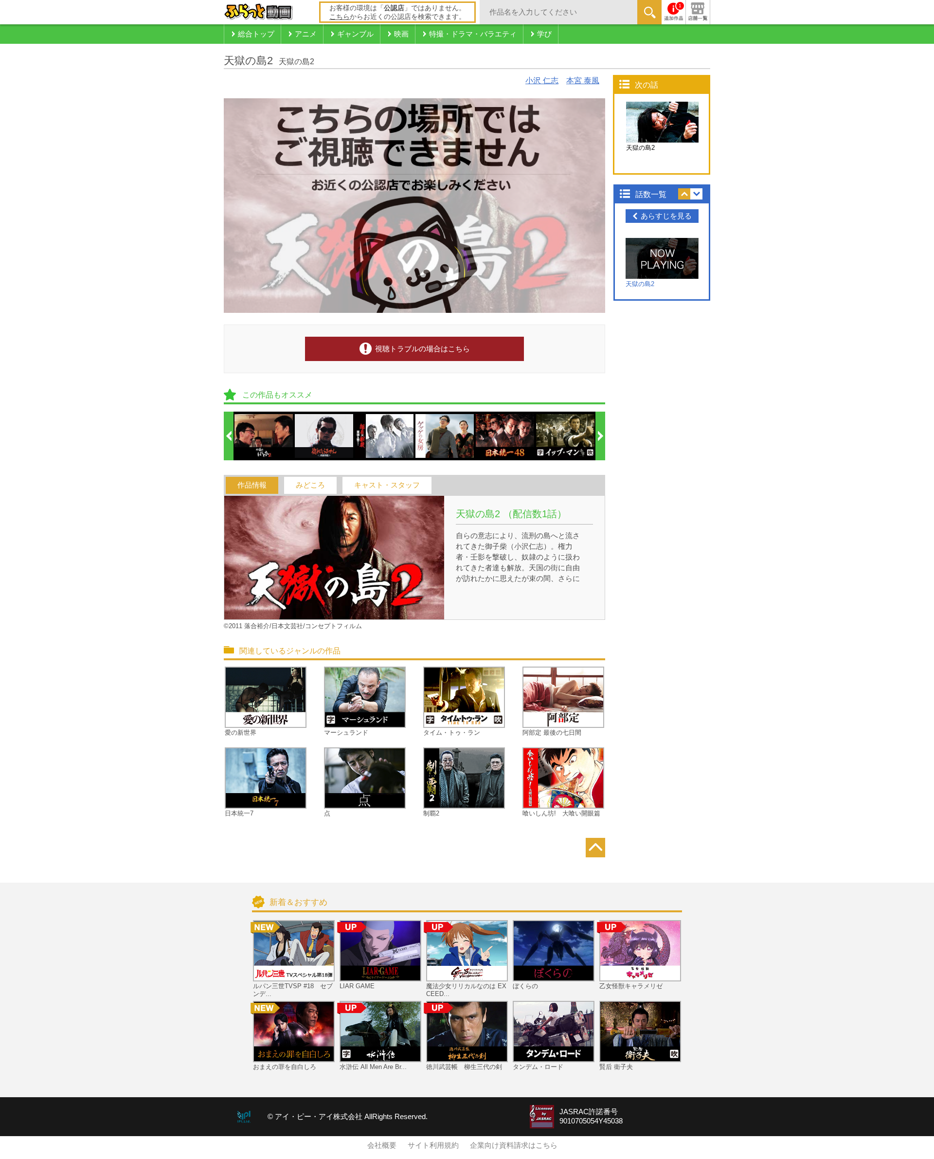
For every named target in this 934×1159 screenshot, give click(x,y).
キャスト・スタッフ (387, 485)
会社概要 (381, 1145)
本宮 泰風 (582, 80)
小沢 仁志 (541, 80)
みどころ (310, 485)
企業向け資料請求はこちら (513, 1145)
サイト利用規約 (433, 1145)
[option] (264, 436)
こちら (339, 16)
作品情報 (252, 485)
